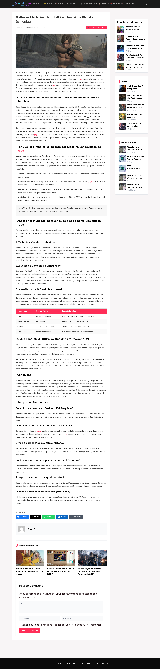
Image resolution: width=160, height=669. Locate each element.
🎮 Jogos (74, 4)
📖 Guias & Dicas (61, 4)
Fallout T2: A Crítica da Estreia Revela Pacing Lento (135, 67)
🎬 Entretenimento (89, 4)
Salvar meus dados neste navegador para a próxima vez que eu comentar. (61, 624)
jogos (39, 431)
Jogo (20, 150)
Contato (104, 663)
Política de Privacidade (88, 663)
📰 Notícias (38, 4)
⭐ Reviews (48, 4)
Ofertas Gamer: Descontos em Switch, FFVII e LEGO (135, 29)
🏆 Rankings (104, 4)
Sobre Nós (56, 663)
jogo (80, 79)
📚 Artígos (115, 4)
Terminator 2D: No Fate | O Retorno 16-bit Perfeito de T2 (134, 58)
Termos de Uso (70, 663)
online (64, 434)
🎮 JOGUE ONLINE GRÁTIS (131, 4)
